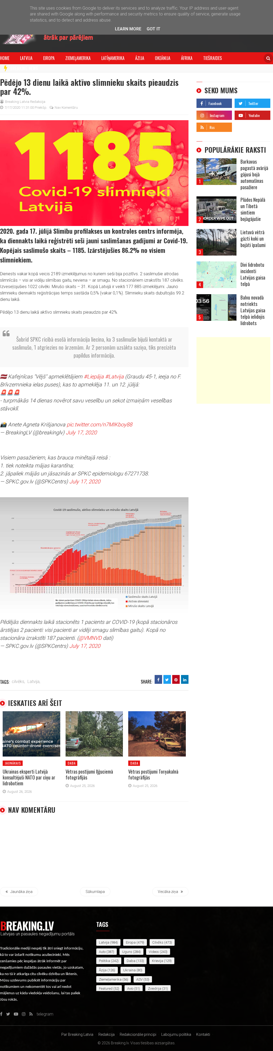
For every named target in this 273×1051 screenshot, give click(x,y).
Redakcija (106, 1034)
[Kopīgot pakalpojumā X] (167, 679)
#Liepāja (94, 376)
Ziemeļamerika (78, 58)
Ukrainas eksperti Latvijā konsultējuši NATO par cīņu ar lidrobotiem (29, 777)
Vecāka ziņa (168, 892)
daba (72, 763)
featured (106, 989)
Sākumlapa (95, 892)
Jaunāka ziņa (21, 892)
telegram (243, 125)
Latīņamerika (113, 58)
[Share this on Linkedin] (184, 679)
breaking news (24, 68)
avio (130, 989)
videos (154, 952)
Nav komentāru (66, 108)
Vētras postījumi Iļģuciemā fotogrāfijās (89, 774)
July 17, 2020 (81, 432)
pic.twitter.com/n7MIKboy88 (99, 424)
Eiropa (49, 58)
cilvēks (157, 942)
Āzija (139, 58)
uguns (127, 952)
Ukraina (129, 970)
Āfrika (186, 58)
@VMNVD (90, 638)
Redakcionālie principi (138, 1034)
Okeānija (162, 58)
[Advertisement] (233, 370)
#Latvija (114, 376)
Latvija (26, 58)
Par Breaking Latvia (77, 1034)
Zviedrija (154, 989)
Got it (153, 28)
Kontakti (203, 1034)
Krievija (157, 961)
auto (102, 952)
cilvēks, (18, 681)
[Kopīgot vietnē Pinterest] (176, 679)
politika (104, 961)
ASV (139, 979)
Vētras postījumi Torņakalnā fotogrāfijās (153, 774)
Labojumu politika (176, 1034)
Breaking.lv (27, 925)
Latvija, (33, 681)
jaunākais (13, 763)
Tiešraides (212, 58)
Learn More (128, 28)
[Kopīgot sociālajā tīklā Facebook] (158, 679)
